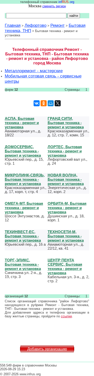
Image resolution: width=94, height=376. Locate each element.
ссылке (66, 316)
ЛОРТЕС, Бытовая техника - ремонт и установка (65, 151)
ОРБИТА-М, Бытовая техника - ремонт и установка (67, 207)
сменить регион (54, 6)
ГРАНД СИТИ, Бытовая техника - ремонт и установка (66, 122)
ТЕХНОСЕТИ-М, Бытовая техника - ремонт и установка (66, 236)
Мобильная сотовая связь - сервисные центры (43, 78)
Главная (13, 25)
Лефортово (35, 25)
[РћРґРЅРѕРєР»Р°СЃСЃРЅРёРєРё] (44, 103)
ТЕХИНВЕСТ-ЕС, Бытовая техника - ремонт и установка (23, 236)
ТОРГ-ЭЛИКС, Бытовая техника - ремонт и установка (23, 264)
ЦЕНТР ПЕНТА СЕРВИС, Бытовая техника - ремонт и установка (65, 266)
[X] (58, 103)
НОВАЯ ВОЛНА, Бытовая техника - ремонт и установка (66, 179)
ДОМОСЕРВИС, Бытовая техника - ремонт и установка (23, 151)
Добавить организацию (47, 349)
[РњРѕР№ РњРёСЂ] (51, 103)
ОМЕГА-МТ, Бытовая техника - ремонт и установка (24, 207)
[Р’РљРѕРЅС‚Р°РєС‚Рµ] (37, 103)
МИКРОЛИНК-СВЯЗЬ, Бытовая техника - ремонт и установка (25, 179)
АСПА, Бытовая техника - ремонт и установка (22, 122)
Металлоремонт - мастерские (34, 70)
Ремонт (57, 25)
